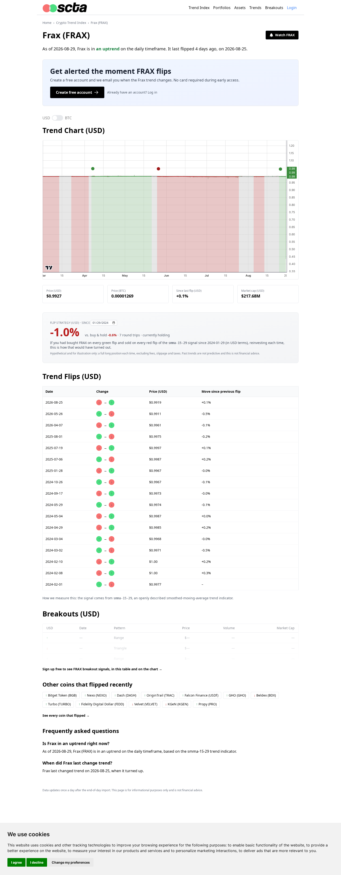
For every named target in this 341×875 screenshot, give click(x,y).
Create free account (74, 92)
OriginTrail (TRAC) (159, 695)
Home (46, 22)
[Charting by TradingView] (49, 268)
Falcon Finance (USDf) (200, 695)
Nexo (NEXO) (95, 695)
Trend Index (199, 7)
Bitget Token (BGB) (61, 695)
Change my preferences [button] (71, 862)
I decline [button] (36, 862)
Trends (255, 7)
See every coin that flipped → (66, 715)
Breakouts (274, 7)
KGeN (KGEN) (176, 704)
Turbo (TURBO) (58, 704)
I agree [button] (16, 862)
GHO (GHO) (236, 695)
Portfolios (222, 7)
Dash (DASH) (125, 695)
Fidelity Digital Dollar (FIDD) (101, 704)
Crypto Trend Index (71, 22)
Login (292, 7)
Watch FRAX (285, 35)
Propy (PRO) (206, 704)
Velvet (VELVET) (144, 704)
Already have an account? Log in (132, 92)
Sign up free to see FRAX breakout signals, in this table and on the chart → (102, 669)
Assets (240, 7)
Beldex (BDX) (265, 695)
